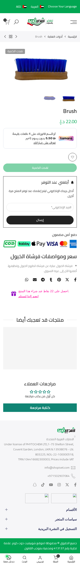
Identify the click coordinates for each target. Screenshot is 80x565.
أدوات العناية (55, 36)
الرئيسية (72, 36)
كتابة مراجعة (40, 407)
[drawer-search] (16, 22)
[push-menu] (73, 22)
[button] (31, 6)
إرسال (40, 220)
